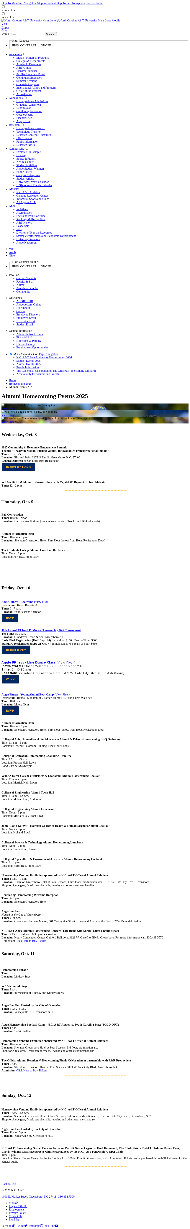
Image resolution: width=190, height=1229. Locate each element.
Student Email (24, 324)
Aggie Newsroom (26, 242)
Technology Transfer (28, 131)
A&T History (24, 222)
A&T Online (23, 67)
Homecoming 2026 (20, 383)
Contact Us (15, 1216)
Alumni (20, 284)
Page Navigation (48, 354)
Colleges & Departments (30, 61)
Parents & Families (27, 288)
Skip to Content (46, 3)
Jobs (19, 229)
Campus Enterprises (28, 175)
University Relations (28, 239)
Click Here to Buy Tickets (31, 940)
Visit (4, 23)
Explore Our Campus (28, 151)
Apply (5, 27)
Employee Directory (28, 314)
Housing (21, 155)
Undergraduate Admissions (32, 101)
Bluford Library (25, 344)
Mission (13, 1202)
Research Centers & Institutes (33, 134)
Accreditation (24, 94)
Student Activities (26, 165)
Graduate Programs (27, 84)
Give (4, 30)
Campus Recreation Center (32, 195)
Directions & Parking (28, 340)
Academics (15, 54)
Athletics (14, 188)
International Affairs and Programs (36, 87)
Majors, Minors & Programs (32, 57)
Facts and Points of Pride (30, 215)
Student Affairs (25, 178)
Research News (25, 144)
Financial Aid (24, 117)
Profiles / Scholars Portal (30, 74)
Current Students (26, 278)
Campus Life (16, 148)
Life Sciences (24, 138)
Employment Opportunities (32, 347)
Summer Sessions (26, 80)
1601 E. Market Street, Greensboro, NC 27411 (28, 1196)
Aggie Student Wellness (30, 168)
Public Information (27, 141)
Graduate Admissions (28, 104)
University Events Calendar (32, 181)
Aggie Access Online (28, 304)
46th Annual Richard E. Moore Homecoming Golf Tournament (41, 630)
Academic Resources (28, 64)
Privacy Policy (17, 1212)
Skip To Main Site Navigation (19, 3)
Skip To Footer (94, 3)
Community (23, 291)
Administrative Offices (29, 334)
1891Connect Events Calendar (34, 185)
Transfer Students (26, 70)
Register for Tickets (18, 466)
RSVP (10, 617)
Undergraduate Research (30, 128)
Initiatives (22, 209)
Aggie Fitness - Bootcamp (17, 601)
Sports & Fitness (26, 158)
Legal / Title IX (18, 1206)
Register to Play (16, 649)
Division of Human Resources (34, 232)
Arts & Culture (25, 161)
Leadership (22, 225)
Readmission (23, 107)
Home (12, 380)
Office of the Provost (28, 90)
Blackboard (23, 307)
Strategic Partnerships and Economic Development (46, 235)
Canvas (20, 311)
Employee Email (26, 317)
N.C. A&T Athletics (28, 192)
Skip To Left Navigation (70, 3)
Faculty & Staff (25, 281)
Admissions (16, 97)
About (12, 205)
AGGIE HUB (24, 301)
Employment (16, 1209)
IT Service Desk (25, 321)
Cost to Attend (24, 114)
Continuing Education (29, 77)
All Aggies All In (26, 202)
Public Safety (24, 171)
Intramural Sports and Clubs (32, 198)
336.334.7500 (66, 1196)
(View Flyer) (41, 601)
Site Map (14, 1219)
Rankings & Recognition (30, 219)
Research (14, 124)
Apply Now (23, 121)
